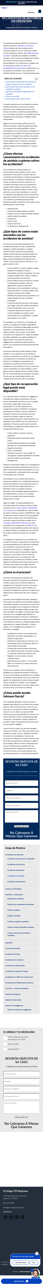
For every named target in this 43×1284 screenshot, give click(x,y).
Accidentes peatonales (15, 870)
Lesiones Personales (12, 948)
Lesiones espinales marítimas (18, 921)
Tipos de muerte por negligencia (19, 1010)
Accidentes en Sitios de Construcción (19, 977)
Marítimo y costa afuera (14, 894)
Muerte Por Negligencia (14, 1005)
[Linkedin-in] (22, 1217)
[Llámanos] (31, 10)
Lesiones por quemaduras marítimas (20, 904)
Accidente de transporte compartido (20, 859)
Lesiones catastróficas (13, 889)
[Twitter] (17, 1217)
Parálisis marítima (13, 916)
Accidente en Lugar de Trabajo (16, 971)
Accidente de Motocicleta (15, 965)
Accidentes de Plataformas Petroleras (19, 983)
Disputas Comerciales (13, 1000)
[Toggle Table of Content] (35, 79)
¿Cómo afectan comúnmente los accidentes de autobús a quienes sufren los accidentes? (21, 83)
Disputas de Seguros (12, 994)
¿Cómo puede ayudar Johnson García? (18, 99)
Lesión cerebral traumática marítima (20, 927)
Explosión (8, 943)
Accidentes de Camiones (14, 960)
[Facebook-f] (11, 1217)
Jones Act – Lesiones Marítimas (17, 988)
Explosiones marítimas (15, 899)
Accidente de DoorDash (16, 881)
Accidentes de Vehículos (14, 855)
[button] (39, 11)
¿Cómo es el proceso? (13, 96)
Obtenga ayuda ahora (21, 826)
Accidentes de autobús (15, 876)
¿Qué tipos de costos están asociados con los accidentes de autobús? (20, 88)
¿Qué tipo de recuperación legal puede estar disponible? (20, 93)
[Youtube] (5, 1217)
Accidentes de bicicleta (16, 864)
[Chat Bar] (21, 1281)
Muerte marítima (13, 910)
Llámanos (31, 12)
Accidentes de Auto (12, 954)
